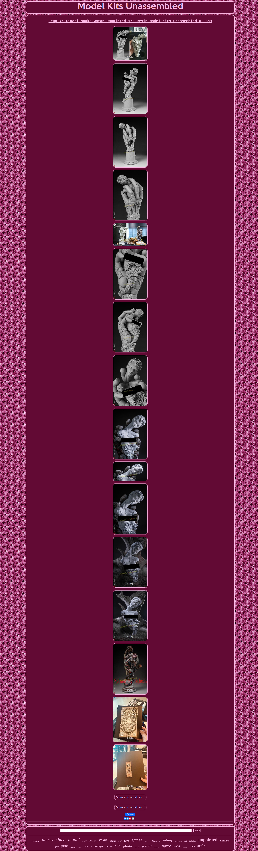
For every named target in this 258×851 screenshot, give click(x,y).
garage (137, 840)
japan (109, 846)
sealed (176, 846)
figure (166, 846)
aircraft (88, 846)
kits (117, 845)
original (73, 847)
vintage (224, 840)
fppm (147, 841)
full (185, 841)
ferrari (92, 840)
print (64, 846)
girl (120, 841)
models (185, 847)
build (192, 846)
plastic (128, 846)
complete (35, 841)
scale (201, 846)
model (74, 839)
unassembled (53, 839)
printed (147, 846)
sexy (85, 841)
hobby (80, 847)
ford (57, 847)
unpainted (207, 839)
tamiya (98, 846)
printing (165, 840)
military (156, 847)
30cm (154, 840)
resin (103, 839)
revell (137, 847)
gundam (178, 841)
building (192, 841)
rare (126, 840)
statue (113, 841)
